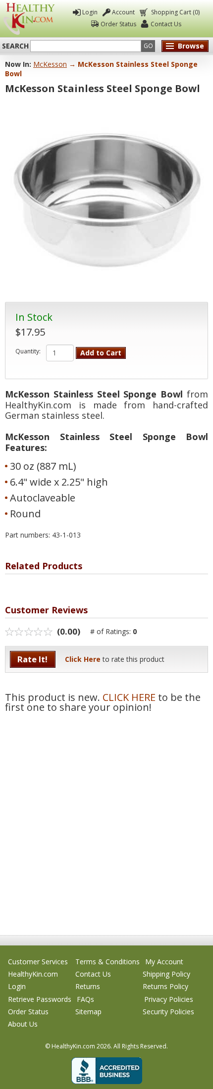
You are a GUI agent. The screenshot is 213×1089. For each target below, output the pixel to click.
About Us (23, 1024)
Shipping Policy (166, 974)
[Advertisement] (106, 818)
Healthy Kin (29, 19)
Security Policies (168, 1011)
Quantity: (28, 351)
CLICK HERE (129, 697)
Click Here (83, 659)
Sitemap (88, 1011)
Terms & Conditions (107, 961)
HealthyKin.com (33, 974)
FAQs (85, 999)
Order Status (118, 24)
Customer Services (38, 961)
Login (90, 12)
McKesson (50, 64)
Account (123, 12)
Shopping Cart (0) (175, 12)
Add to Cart (100, 352)
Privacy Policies (168, 999)
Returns (87, 986)
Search (15, 46)
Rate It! (32, 659)
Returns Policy (165, 986)
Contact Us (166, 24)
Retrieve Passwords (39, 999)
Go (148, 46)
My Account (164, 961)
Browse (191, 45)
